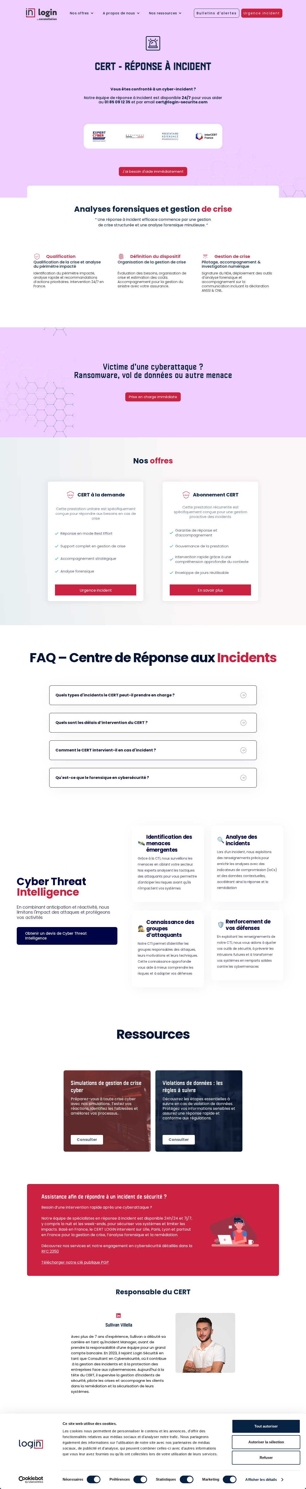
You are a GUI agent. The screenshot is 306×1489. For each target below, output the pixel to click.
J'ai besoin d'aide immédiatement (153, 171)
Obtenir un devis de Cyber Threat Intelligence (56, 936)
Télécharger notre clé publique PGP (75, 1262)
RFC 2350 (50, 1251)
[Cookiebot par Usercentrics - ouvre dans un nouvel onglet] (31, 1479)
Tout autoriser (266, 1426)
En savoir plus (210, 590)
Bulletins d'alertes (217, 13)
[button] (81, 13)
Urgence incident (262, 13)
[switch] (140, 1479)
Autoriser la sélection (266, 1442)
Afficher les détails (261, 1480)
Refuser (266, 1458)
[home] (45, 14)
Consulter (87, 1139)
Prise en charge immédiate (153, 396)
